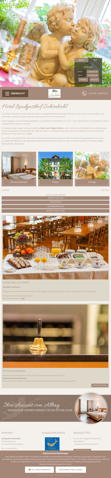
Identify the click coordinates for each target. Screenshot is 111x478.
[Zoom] (91, 408)
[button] (4, 45)
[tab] (81, 60)
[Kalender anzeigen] (96, 71)
